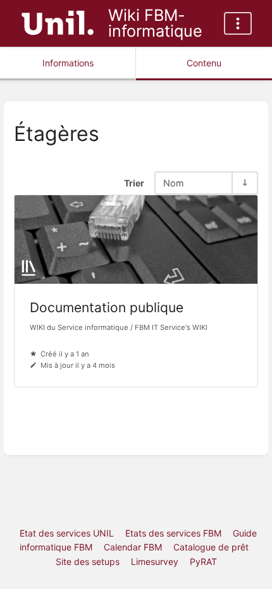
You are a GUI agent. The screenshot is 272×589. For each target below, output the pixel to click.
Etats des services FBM (173, 533)
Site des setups (88, 561)
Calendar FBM (133, 547)
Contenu (204, 63)
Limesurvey (154, 561)
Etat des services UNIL (67, 533)
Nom (173, 183)
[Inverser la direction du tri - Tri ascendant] (244, 183)
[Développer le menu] (238, 23)
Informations (68, 63)
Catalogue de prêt (211, 547)
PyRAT (203, 561)
